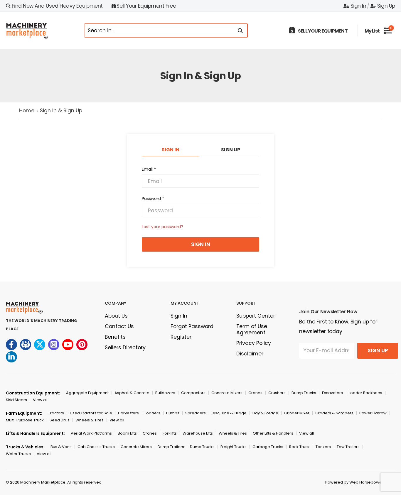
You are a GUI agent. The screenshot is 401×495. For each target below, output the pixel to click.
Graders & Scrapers (334, 413)
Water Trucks (18, 454)
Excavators (332, 393)
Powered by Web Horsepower (354, 482)
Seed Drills (60, 420)
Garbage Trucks (267, 447)
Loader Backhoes (365, 393)
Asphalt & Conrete (131, 393)
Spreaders (195, 413)
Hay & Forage (265, 413)
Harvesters (128, 413)
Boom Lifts (127, 433)
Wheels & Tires (89, 420)
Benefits (115, 336)
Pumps (172, 413)
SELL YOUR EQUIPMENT (323, 31)
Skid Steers (16, 400)
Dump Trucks (304, 393)
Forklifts (170, 433)
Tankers (323, 447)
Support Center (255, 315)
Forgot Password (192, 326)
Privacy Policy (253, 343)
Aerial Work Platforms (91, 433)
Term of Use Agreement (251, 329)
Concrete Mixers (226, 393)
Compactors (193, 393)
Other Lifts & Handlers (273, 433)
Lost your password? (162, 227)
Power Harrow (373, 413)
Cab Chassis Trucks (96, 447)
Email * (149, 169)
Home (26, 110)
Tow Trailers (348, 447)
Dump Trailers (171, 447)
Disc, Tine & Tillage (229, 413)
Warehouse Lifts (198, 433)
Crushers (277, 393)
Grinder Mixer (296, 413)
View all (40, 400)
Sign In (358, 5)
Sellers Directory (125, 347)
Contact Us (119, 326)
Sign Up (386, 5)
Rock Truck (299, 447)
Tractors (56, 413)
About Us (116, 315)
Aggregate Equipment (87, 393)
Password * (153, 198)
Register (181, 336)
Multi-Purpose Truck (25, 420)
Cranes (255, 393)
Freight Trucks (233, 447)
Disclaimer (249, 353)
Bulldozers (165, 393)
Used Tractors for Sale (91, 413)
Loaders (152, 413)
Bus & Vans (61, 447)
